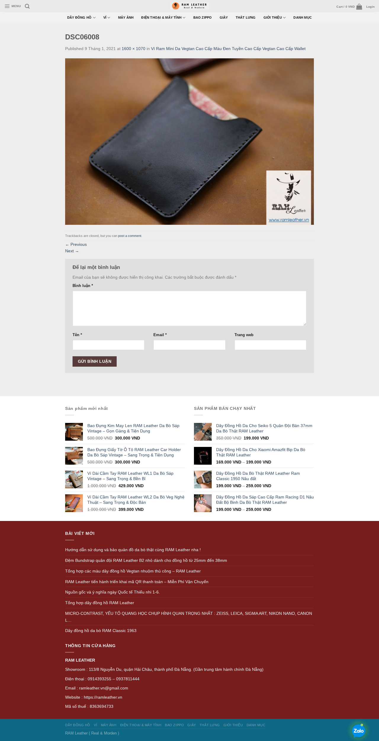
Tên (77, 335)
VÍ (104, 17)
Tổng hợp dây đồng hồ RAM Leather (99, 602)
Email (160, 335)
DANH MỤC (302, 17)
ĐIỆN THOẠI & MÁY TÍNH (161, 17)
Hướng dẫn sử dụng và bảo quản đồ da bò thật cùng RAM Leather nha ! (133, 549)
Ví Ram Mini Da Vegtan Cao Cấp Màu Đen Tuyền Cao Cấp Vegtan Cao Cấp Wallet (228, 48)
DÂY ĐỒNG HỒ (79, 17)
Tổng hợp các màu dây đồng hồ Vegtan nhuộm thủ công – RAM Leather (133, 571)
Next (72, 250)
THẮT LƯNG (246, 17)
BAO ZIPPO (202, 17)
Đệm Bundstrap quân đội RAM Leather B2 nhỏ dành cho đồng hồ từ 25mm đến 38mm (146, 560)
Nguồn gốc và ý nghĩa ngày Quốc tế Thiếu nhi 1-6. (112, 592)
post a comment (129, 236)
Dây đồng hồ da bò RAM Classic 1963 (100, 630)
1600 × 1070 (133, 48)
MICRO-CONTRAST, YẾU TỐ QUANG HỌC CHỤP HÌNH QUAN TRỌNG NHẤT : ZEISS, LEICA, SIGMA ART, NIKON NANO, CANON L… (188, 617)
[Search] (27, 6)
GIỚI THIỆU (273, 17)
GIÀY (224, 17)
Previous (76, 244)
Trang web (244, 335)
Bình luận (83, 285)
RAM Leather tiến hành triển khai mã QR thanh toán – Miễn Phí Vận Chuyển (136, 581)
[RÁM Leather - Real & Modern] (189, 6)
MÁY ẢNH (126, 17)
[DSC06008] (189, 141)
